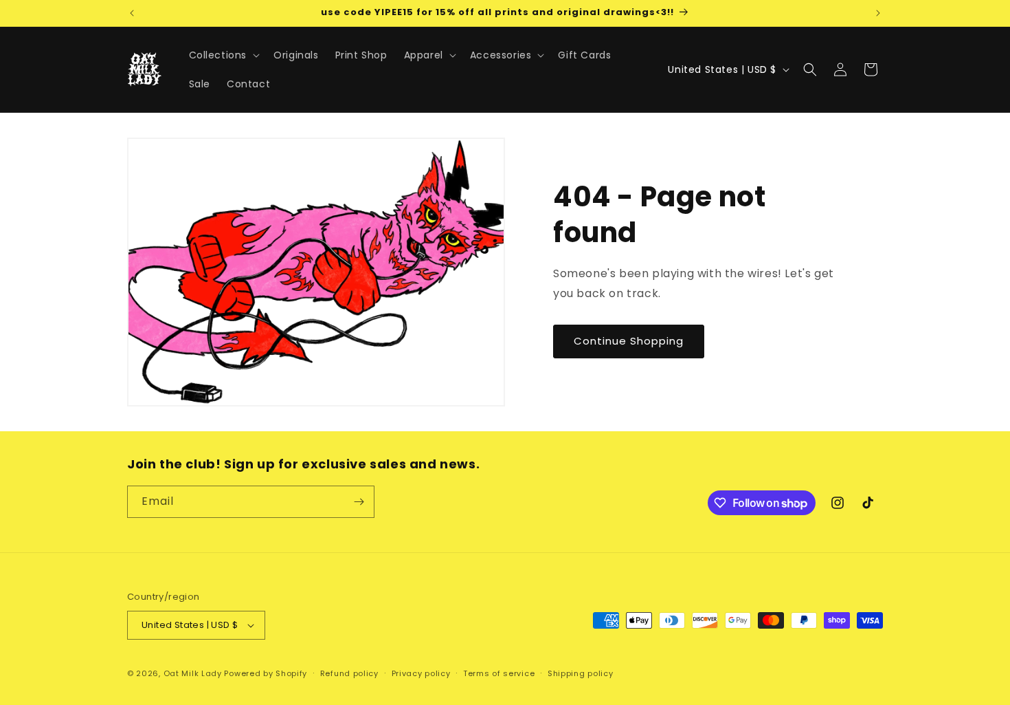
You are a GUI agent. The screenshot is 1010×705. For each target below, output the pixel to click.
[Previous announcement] (132, 13)
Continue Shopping (629, 341)
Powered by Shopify (265, 673)
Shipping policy (581, 673)
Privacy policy (421, 673)
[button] (223, 55)
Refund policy (349, 673)
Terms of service (499, 673)
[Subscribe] (359, 502)
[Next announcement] (878, 13)
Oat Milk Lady (193, 673)
